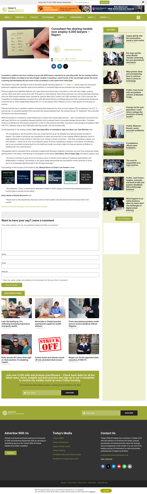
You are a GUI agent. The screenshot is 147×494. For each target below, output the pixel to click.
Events (61, 17)
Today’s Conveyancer (61, 442)
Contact (103, 17)
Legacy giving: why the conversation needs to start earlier (135, 38)
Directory (19, 17)
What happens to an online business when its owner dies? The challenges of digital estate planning (135, 204)
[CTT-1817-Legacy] (121, 253)
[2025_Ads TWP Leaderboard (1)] (63, 11)
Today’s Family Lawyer (61, 446)
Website (4, 271)
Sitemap (63, 482)
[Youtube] (119, 466)
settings (92, 491)
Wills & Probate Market (85, 61)
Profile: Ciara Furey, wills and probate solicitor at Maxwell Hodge (134, 93)
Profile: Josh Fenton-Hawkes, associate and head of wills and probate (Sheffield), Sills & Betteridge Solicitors (135, 184)
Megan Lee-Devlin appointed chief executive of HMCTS (83, 358)
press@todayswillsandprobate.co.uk (114, 455)
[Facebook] (103, 466)
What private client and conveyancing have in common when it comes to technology (134, 76)
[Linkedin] (113, 466)
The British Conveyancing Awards (65, 459)
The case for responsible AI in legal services (133, 162)
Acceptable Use (102, 482)
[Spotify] (124, 466)
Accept (106, 491)
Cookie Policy (91, 482)
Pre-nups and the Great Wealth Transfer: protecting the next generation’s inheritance (135, 57)
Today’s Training (59, 450)
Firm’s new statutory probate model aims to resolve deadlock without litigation (84, 323)
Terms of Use (82, 482)
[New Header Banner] (117, 11)
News (7, 17)
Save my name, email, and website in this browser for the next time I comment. (35, 280)
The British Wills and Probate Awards (67, 455)
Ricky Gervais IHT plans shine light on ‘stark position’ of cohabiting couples (16, 359)
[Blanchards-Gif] (8, 183)
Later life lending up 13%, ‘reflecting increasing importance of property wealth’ (15, 323)
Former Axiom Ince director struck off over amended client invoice (49, 358)
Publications (76, 17)
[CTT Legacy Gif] (39, 183)
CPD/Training (48, 17)
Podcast (34, 17)
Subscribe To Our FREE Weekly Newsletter (55, 2)
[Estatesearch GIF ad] (23, 183)
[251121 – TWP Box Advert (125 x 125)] (70, 183)
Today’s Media (58, 438)
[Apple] (130, 466)
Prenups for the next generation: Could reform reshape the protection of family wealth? (135, 112)
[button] (53, 66)
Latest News (66, 61)
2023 (72, 85)
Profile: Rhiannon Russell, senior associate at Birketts (135, 128)
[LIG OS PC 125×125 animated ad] (86, 183)
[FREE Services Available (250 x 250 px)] (55, 183)
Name (3, 254)
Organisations (74, 61)
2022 (65, 85)
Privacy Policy (72, 482)
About (90, 17)
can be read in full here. (24, 207)
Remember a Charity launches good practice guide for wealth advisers (48, 323)
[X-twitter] (108, 466)
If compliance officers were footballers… (132, 145)
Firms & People (57, 61)
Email (3, 263)
